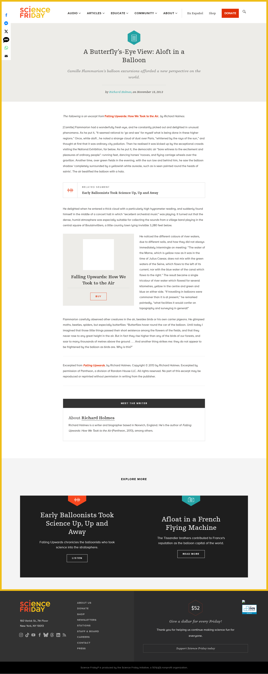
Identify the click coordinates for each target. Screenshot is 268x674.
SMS (6, 39)
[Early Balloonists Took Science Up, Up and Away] (77, 536)
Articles (94, 13)
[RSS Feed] (64, 634)
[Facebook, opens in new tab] (39, 634)
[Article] (134, 37)
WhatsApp (6, 48)
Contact (83, 642)
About (168, 13)
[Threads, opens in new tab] (52, 634)
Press (81, 648)
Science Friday (35, 12)
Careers (83, 637)
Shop (212, 13)
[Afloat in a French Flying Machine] (191, 536)
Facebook (6, 15)
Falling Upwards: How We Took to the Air (131, 116)
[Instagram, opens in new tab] (21, 634)
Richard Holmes (120, 92)
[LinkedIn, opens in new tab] (58, 634)
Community (144, 13)
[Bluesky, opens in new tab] (45, 634)
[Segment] (77, 500)
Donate (230, 13)
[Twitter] (6, 31)
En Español (195, 13)
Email (6, 56)
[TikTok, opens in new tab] (27, 634)
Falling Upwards (94, 365)
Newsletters (86, 619)
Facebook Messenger (6, 23)
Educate (118, 13)
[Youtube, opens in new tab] (33, 634)
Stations (84, 625)
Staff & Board (88, 631)
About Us (84, 602)
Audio (73, 13)
